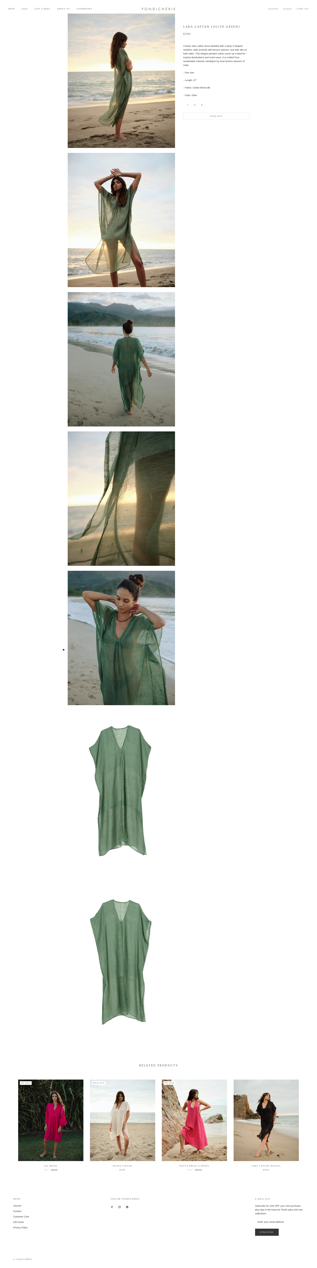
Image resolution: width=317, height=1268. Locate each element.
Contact (17, 1211)
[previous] (10, 1122)
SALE (25, 9)
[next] (306, 1122)
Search (287, 9)
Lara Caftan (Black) (266, 1166)
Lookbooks (84, 9)
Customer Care (21, 1216)
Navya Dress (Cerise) (194, 1166)
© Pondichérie (22, 1259)
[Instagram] (119, 1207)
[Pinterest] (127, 1207)
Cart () (303, 9)
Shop (11, 9)
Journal (17, 1205)
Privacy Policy (20, 1227)
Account (273, 9)
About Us (63, 9)
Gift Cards (42, 9)
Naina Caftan (122, 1166)
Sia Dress (50, 1166)
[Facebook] (112, 1207)
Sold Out (216, 116)
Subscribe (267, 1232)
